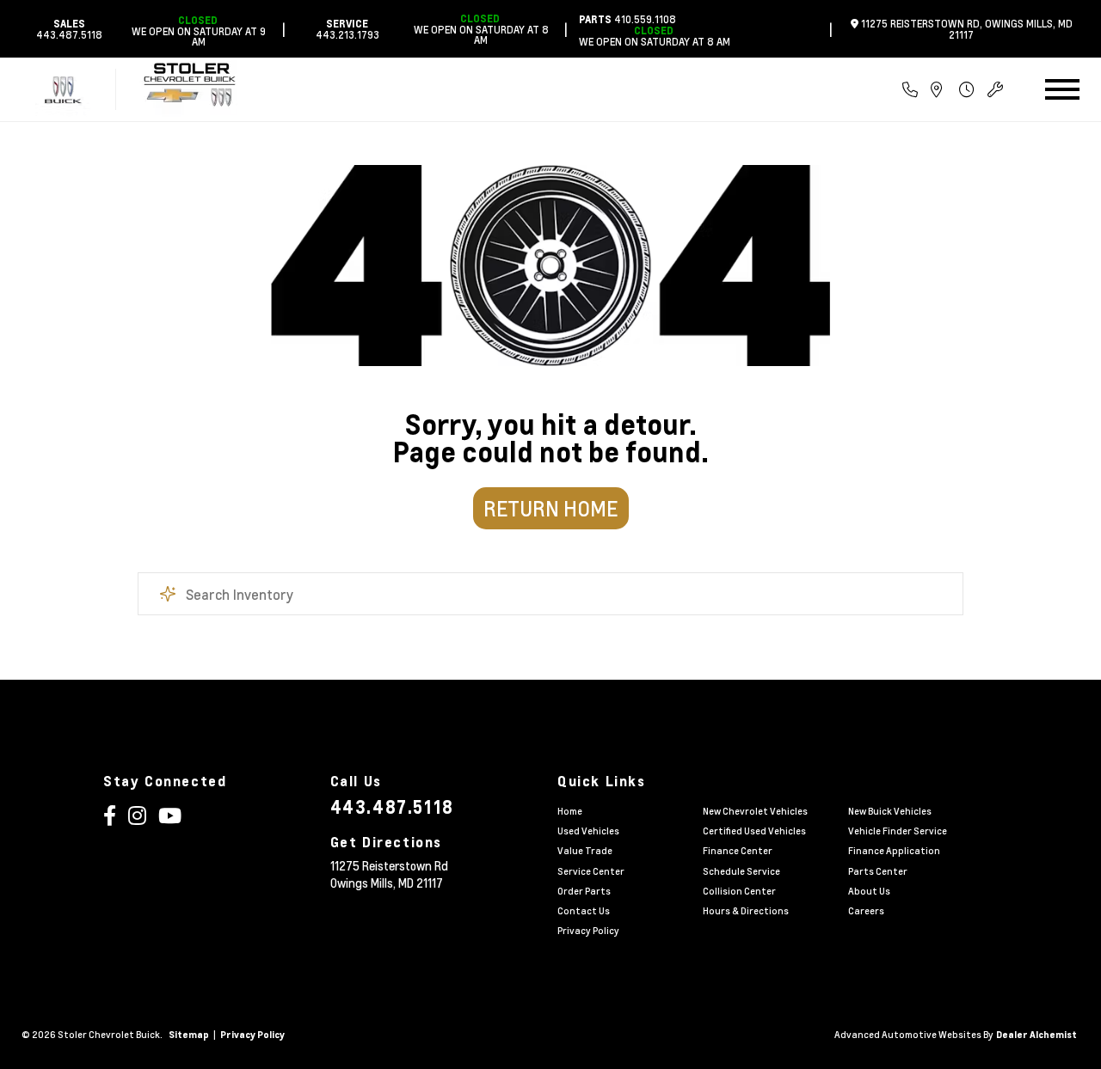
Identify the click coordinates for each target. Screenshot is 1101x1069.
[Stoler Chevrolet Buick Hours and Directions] (954, 89)
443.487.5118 (69, 29)
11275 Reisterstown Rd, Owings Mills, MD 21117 (965, 29)
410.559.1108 (627, 19)
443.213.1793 (347, 29)
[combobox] (550, 593)
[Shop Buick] (63, 90)
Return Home (550, 508)
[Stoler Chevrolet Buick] (191, 89)
